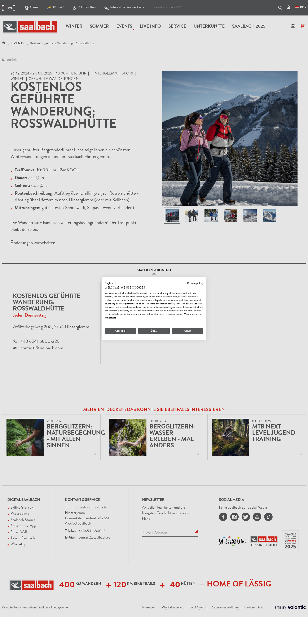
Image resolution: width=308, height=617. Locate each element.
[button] (111, 283)
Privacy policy (195, 283)
